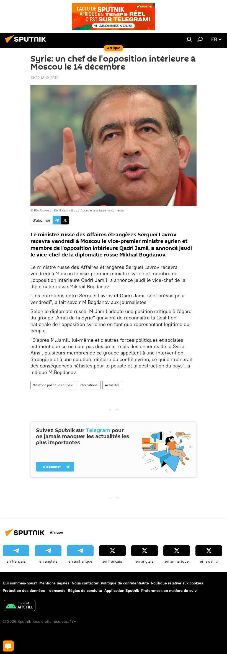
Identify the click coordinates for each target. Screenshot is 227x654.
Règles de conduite (85, 590)
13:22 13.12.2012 (44, 77)
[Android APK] (19, 606)
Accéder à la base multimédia (102, 210)
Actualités (112, 385)
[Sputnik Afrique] (27, 43)
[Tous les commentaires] (8, 646)
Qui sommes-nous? (20, 583)
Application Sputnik (121, 590)
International (88, 385)
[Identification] (189, 39)
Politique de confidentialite (125, 583)
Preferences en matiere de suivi (169, 590)
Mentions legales (54, 583)
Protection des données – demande (34, 590)
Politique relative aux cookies (177, 583)
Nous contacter (85, 583)
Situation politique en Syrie (53, 385)
